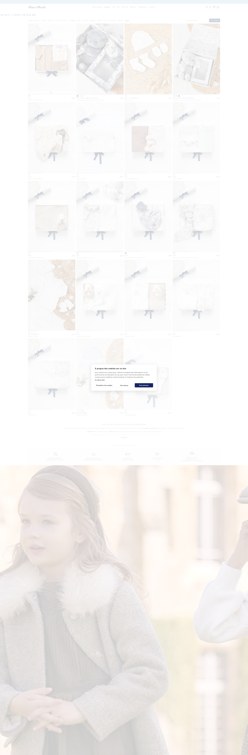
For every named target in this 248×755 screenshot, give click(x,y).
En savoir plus (100, 380)
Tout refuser (124, 385)
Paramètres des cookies (104, 385)
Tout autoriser (144, 385)
